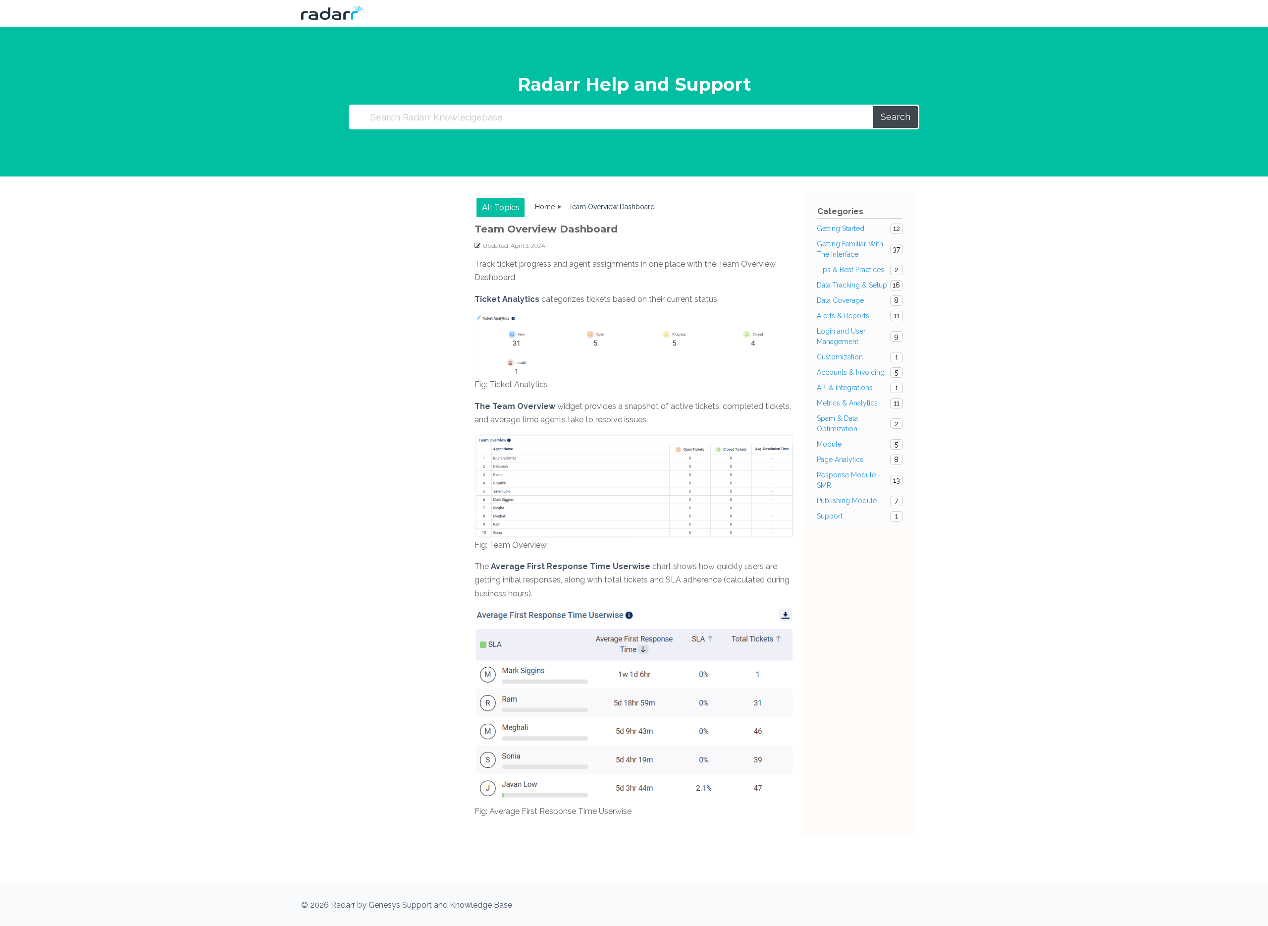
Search (895, 117)
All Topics (500, 207)
